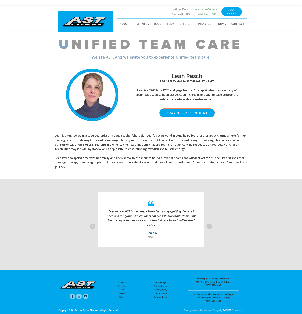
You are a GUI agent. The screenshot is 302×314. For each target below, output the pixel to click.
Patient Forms (161, 285)
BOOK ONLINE (231, 11)
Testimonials (160, 293)
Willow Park (180, 9)
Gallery (122, 296)
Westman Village (206, 9)
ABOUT (124, 23)
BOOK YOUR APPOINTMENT (187, 113)
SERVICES (142, 23)
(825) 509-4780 (206, 14)
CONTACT (238, 23)
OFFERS (184, 23)
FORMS (221, 23)
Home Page (160, 282)
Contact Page (160, 296)
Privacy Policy (160, 289)
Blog (122, 289)
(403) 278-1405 (180, 14)
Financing (204, 23)
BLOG (157, 23)
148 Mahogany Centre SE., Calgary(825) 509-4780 (213, 297)
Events (122, 293)
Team (122, 282)
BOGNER (227, 310)
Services (122, 285)
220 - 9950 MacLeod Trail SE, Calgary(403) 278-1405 (213, 282)
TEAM (170, 23)
